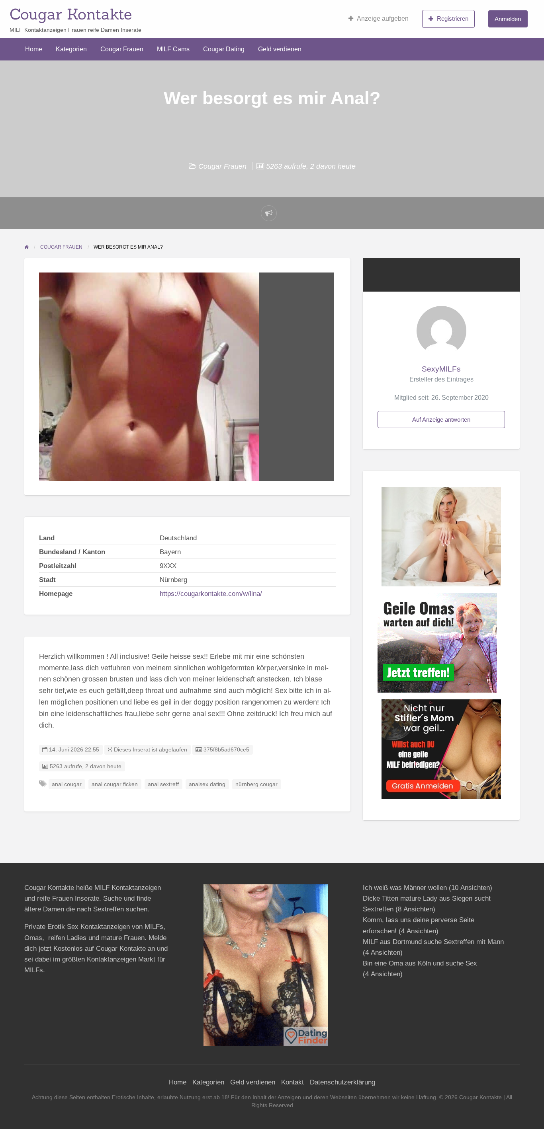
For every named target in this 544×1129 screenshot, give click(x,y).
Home (33, 49)
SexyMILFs (441, 369)
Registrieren (452, 18)
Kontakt (292, 1082)
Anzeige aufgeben (383, 18)
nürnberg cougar (256, 784)
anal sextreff (163, 784)
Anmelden (508, 19)
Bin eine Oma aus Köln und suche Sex (420, 963)
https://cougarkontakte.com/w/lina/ (211, 594)
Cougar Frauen (121, 49)
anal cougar (67, 784)
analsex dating (207, 784)
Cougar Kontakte (71, 13)
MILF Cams (173, 49)
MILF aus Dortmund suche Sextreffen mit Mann (433, 942)
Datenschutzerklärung (342, 1082)
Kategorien (71, 49)
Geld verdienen (279, 49)
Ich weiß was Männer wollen (405, 888)
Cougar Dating (224, 49)
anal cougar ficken (115, 784)
